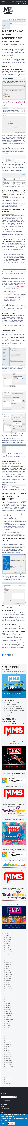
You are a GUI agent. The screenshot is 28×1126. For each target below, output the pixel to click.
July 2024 (8, 966)
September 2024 (9, 962)
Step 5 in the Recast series (8, 241)
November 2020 (9, 1038)
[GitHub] (25, 3)
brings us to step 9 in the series (11, 337)
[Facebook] (16, 3)
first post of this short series (11, 49)
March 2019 (8, 1079)
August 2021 (8, 1021)
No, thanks (11, 1123)
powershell (12, 46)
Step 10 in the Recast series (8, 463)
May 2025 (8, 945)
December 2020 (9, 1036)
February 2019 (9, 1081)
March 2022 (8, 1007)
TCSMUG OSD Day (16, 849)
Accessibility (4, 1104)
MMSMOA (14, 723)
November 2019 (9, 1062)
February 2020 (9, 1056)
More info (11, 1120)
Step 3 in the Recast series (8, 214)
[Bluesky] (21, 3)
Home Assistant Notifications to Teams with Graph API (15, 714)
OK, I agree (4, 1123)
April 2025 (8, 947)
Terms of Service (5, 1108)
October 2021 (9, 1017)
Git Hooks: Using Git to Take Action (13, 706)
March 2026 (8, 937)
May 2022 (8, 1003)
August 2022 (8, 997)
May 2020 (8, 1050)
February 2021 (9, 1031)
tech (20, 46)
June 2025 (8, 943)
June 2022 (8, 1001)
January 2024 (8, 976)
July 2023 (8, 982)
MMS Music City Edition (18, 742)
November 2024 (9, 958)
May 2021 (8, 1025)
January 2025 (8, 953)
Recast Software (7, 194)
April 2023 (8, 984)
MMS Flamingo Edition (18, 819)
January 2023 (8, 990)
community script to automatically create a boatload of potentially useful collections (14, 468)
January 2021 (8, 1033)
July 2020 (8, 1046)
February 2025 (9, 951)
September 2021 (9, 1019)
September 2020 (9, 1042)
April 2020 (8, 1052)
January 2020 (8, 1058)
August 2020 (8, 1044)
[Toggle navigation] (25, 10)
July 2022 (8, 999)
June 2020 (8, 1048)
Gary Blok (12, 193)
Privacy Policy (4, 1106)
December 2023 (9, 978)
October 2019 (9, 1064)
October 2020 (9, 1040)
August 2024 (8, 964)
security (16, 46)
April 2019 (8, 1077)
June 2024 (8, 968)
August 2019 (8, 1068)
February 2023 (9, 988)
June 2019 (8, 1072)
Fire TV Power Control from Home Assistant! (15, 708)
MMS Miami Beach (16, 903)
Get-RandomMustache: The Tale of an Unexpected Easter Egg (13, 703)
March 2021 (8, 1029)
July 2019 (8, 1070)
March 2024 (8, 972)
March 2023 (8, 986)
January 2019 (8, 1083)
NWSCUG (15, 860)
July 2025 (8, 941)
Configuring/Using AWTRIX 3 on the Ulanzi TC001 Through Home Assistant (15, 711)
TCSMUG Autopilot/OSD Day (18, 773)
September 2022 (9, 995)
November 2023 (9, 980)
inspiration (7, 46)
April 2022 (8, 1005)
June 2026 (8, 935)
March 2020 (8, 1054)
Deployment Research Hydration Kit (15, 51)
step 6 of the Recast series (9, 315)
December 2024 (9, 956)
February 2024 (9, 974)
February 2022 (9, 1009)
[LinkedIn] (23, 3)
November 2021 (9, 1015)
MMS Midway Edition (16, 671)
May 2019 (8, 1075)
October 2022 (9, 992)
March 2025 (8, 949)
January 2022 (8, 1011)
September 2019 (9, 1066)
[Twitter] (18, 3)
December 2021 (9, 1013)
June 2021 (8, 1023)
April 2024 (8, 970)
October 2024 (9, 960)
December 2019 (9, 1060)
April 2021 (8, 1027)
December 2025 (9, 939)
